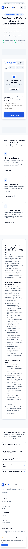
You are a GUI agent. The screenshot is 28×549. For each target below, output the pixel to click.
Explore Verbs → (9, 196)
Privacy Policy (5, 520)
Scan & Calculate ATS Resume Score (15, 114)
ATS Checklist (5, 508)
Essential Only (13, 544)
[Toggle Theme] (21, 7)
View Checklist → (9, 222)
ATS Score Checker (6, 501)
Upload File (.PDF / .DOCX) (11, 63)
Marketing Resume (20, 68)
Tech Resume (11, 68)
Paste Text (21, 63)
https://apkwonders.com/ (10, 495)
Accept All (4, 544)
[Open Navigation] (25, 7)
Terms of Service (6, 522)
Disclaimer (4, 524)
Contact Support (5, 517)
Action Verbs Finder (6, 506)
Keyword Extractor (6, 504)
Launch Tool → (8, 170)
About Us (4, 515)
